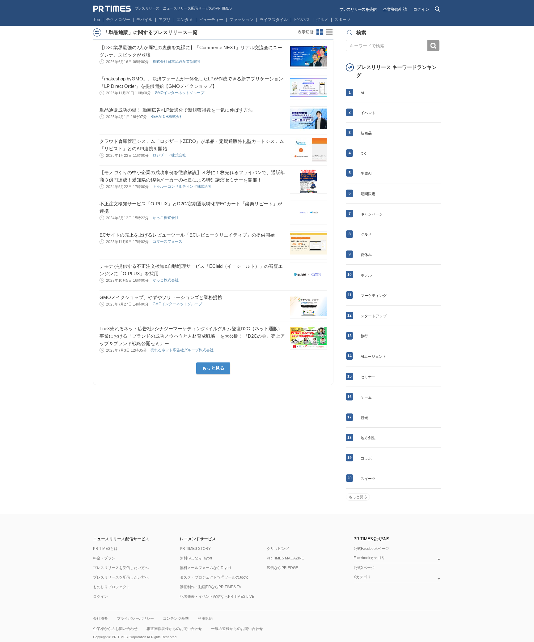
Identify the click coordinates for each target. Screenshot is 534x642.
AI (362, 93)
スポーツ (342, 20)
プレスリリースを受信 (357, 9)
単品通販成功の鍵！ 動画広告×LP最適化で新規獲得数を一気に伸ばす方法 (176, 110)
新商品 (366, 133)
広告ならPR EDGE (282, 568)
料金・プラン (104, 558)
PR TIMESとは (105, 548)
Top (96, 20)
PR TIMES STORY (195, 548)
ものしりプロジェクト (111, 587)
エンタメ (185, 20)
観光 (364, 418)
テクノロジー (118, 20)
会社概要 (100, 618)
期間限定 (368, 194)
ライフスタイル (274, 20)
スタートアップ (374, 316)
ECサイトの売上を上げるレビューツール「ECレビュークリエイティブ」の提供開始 (187, 235)
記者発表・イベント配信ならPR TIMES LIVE (217, 596)
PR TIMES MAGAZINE (285, 558)
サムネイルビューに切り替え (320, 32)
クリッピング (278, 548)
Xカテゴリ (362, 577)
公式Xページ (364, 568)
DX (363, 154)
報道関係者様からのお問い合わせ (174, 629)
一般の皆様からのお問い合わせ (237, 629)
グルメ (322, 20)
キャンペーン (372, 214)
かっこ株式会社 (166, 218)
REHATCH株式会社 (167, 116)
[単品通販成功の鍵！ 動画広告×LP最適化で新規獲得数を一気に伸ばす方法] (308, 118)
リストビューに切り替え (329, 32)
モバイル (144, 20)
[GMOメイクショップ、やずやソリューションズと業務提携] (308, 306)
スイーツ (368, 479)
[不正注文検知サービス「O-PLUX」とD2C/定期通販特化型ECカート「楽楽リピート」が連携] (308, 212)
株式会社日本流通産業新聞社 (177, 61)
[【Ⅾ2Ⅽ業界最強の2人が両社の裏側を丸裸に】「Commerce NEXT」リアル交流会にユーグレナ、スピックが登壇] (308, 56)
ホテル (366, 275)
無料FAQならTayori (196, 558)
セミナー (368, 377)
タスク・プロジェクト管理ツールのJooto (214, 577)
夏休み (366, 255)
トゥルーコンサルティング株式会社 (183, 186)
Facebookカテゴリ (369, 558)
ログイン (421, 9)
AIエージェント (373, 356)
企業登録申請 (395, 9)
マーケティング (374, 295)
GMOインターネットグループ (180, 93)
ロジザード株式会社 (170, 155)
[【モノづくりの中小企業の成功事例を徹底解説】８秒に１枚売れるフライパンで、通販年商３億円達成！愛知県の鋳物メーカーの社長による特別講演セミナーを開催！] (308, 181)
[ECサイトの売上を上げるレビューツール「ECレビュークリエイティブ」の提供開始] (308, 243)
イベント (368, 113)
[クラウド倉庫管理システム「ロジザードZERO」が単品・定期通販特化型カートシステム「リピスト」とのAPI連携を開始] (308, 150)
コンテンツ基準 (176, 618)
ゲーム (366, 397)
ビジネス (302, 20)
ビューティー (211, 20)
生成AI (366, 173)
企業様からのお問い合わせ (115, 629)
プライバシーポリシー (135, 618)
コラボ (366, 458)
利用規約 (205, 618)
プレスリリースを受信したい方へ (121, 568)
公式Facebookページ (371, 548)
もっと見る (213, 368)
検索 (433, 45)
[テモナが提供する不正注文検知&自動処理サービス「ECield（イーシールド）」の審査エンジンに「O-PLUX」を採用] (308, 275)
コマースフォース (168, 241)
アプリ (165, 20)
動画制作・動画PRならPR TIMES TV (210, 587)
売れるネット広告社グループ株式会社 (182, 350)
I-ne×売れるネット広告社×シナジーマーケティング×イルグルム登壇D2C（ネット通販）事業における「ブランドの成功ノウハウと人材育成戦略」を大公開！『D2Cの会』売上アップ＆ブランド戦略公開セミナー (192, 336)
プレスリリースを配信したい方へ (121, 577)
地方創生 (368, 438)
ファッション (241, 20)
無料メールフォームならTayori (205, 568)
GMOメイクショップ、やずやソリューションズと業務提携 (161, 297)
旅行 (364, 336)
